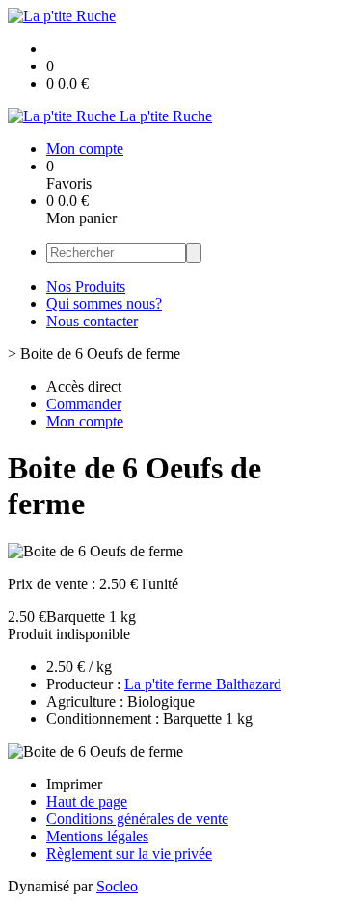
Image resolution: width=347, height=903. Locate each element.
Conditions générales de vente (137, 819)
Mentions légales (97, 836)
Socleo (117, 886)
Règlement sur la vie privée (129, 853)
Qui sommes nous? (104, 304)
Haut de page (86, 801)
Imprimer (74, 784)
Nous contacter (92, 321)
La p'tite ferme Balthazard (202, 684)
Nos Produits (85, 286)
